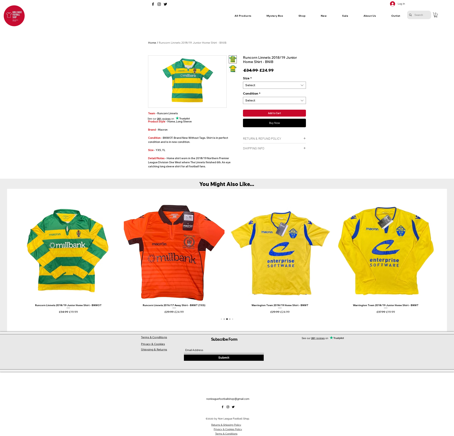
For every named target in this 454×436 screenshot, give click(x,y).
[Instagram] (159, 4)
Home (152, 42)
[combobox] (274, 85)
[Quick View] (68, 250)
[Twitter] (165, 4)
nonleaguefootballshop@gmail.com (227, 399)
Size (247, 78)
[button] (275, 15)
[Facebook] (153, 4)
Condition (252, 93)
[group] (227, 257)
